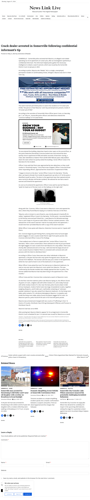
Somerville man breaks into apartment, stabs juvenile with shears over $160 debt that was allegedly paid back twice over (60, 344)
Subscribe (28, 18)
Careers (4, 18)
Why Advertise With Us (73, 16)
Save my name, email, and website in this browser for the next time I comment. (29, 478)
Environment (30, 16)
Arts (37, 16)
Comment (5, 440)
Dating (53, 16)
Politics (41, 16)
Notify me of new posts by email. (11, 485)
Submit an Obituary (45, 18)
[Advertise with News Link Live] (45, 134)
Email (48, 462)
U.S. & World (22, 16)
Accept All (27, 494)
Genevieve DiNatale (24, 54)
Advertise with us (61, 16)
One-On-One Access (18, 18)
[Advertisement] (45, 30)
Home (3, 16)
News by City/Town (12, 16)
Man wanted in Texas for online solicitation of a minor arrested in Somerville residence (43, 343)
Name (3, 462)
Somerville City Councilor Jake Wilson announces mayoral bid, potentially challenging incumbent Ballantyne (73, 394)
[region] (18, 489)
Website (3, 470)
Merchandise (36, 18)
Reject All (18, 494)
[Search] (87, 17)
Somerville (4, 388)
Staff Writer (63, 399)
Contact (10, 18)
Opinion (48, 16)
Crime (10, 388)
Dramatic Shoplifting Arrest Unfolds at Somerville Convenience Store (44, 392)
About (82, 16)
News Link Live (45, 8)
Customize (9, 494)
